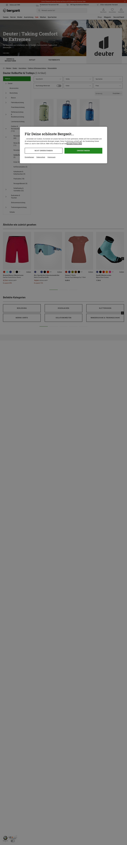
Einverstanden (83, 151)
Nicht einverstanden (44, 151)
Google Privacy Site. (74, 144)
